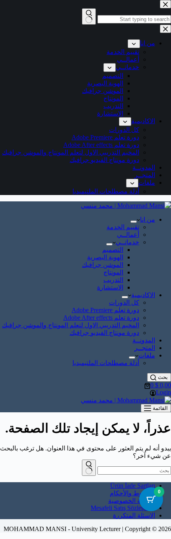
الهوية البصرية (105, 257)
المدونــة (143, 340)
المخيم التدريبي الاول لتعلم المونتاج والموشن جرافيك (70, 325)
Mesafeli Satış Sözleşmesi (123, 507)
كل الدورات (124, 302)
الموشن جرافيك (102, 264)
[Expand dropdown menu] (133, 221)
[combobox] (134, 470)
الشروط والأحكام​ (132, 493)
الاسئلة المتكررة (134, 515)
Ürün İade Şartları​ (132, 485)
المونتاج (113, 272)
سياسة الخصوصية (131, 500)
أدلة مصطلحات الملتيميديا (105, 362)
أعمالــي (128, 234)
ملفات (146, 355)
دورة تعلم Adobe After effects (101, 317)
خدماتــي (127, 242)
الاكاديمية (143, 295)
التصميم (112, 249)
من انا (147, 219)
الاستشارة (110, 287)
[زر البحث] (89, 468)
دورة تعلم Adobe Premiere (105, 310)
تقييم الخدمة (123, 227)
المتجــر (144, 347)
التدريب (113, 279)
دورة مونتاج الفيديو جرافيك (104, 332)
